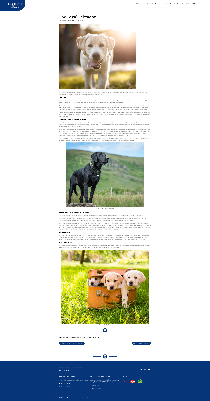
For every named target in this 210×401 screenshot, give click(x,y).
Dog (143, 3)
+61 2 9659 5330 (96, 388)
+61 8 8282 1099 (65, 386)
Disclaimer (89, 397)
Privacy (83, 397)
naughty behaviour (90, 237)
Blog (187, 3)
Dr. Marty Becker (111, 225)
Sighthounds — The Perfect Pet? (72, 343)
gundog (71, 337)
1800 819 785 (64, 370)
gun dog (65, 337)
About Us (150, 3)
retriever (82, 337)
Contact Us (196, 3)
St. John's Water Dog (93, 337)
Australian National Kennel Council (108, 124)
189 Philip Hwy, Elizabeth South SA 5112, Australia (74, 380)
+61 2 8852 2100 (95, 385)
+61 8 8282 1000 (65, 383)
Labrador (76, 337)
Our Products (164, 3)
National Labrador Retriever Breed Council (91, 131)
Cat (137, 3)
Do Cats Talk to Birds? (140, 343)
